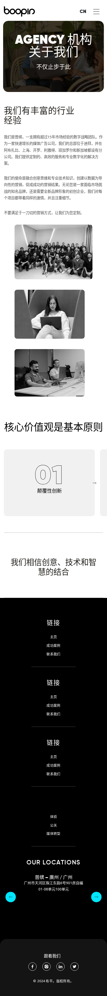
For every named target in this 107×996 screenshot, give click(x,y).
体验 (53, 817)
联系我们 (53, 654)
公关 (53, 825)
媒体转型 (53, 834)
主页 (53, 637)
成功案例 (53, 645)
